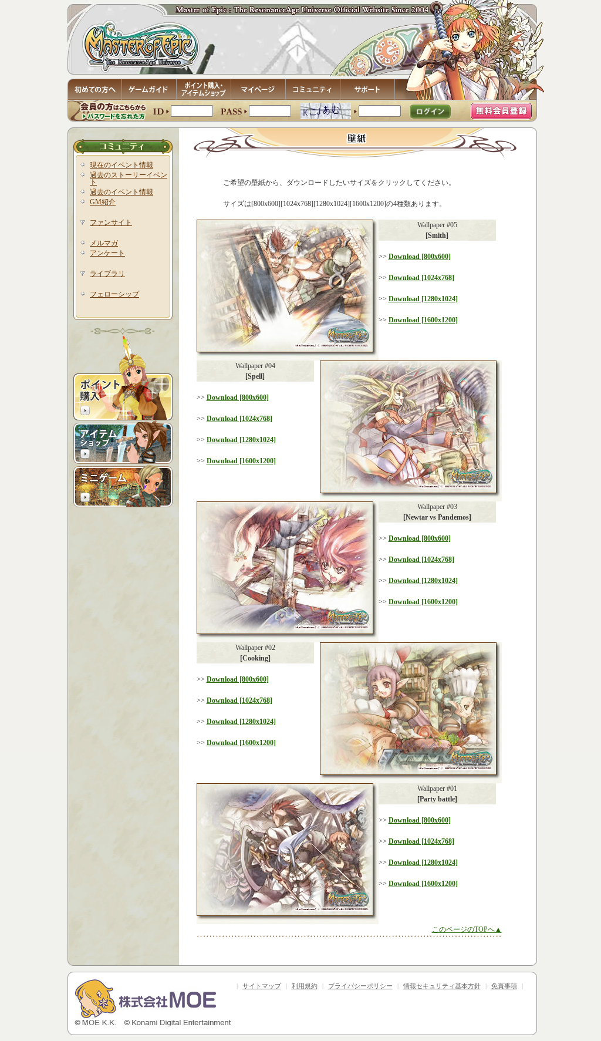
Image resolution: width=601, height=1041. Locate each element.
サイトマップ (261, 985)
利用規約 (305, 985)
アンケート (107, 253)
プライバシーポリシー (360, 985)
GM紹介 (103, 202)
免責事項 (504, 985)
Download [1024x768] (421, 278)
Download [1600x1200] (423, 320)
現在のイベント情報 (121, 165)
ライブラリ (107, 273)
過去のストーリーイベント (128, 178)
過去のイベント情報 (121, 192)
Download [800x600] (420, 256)
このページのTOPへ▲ (467, 929)
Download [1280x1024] (423, 299)
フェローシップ (114, 294)
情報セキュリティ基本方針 (442, 985)
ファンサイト (111, 222)
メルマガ (104, 243)
